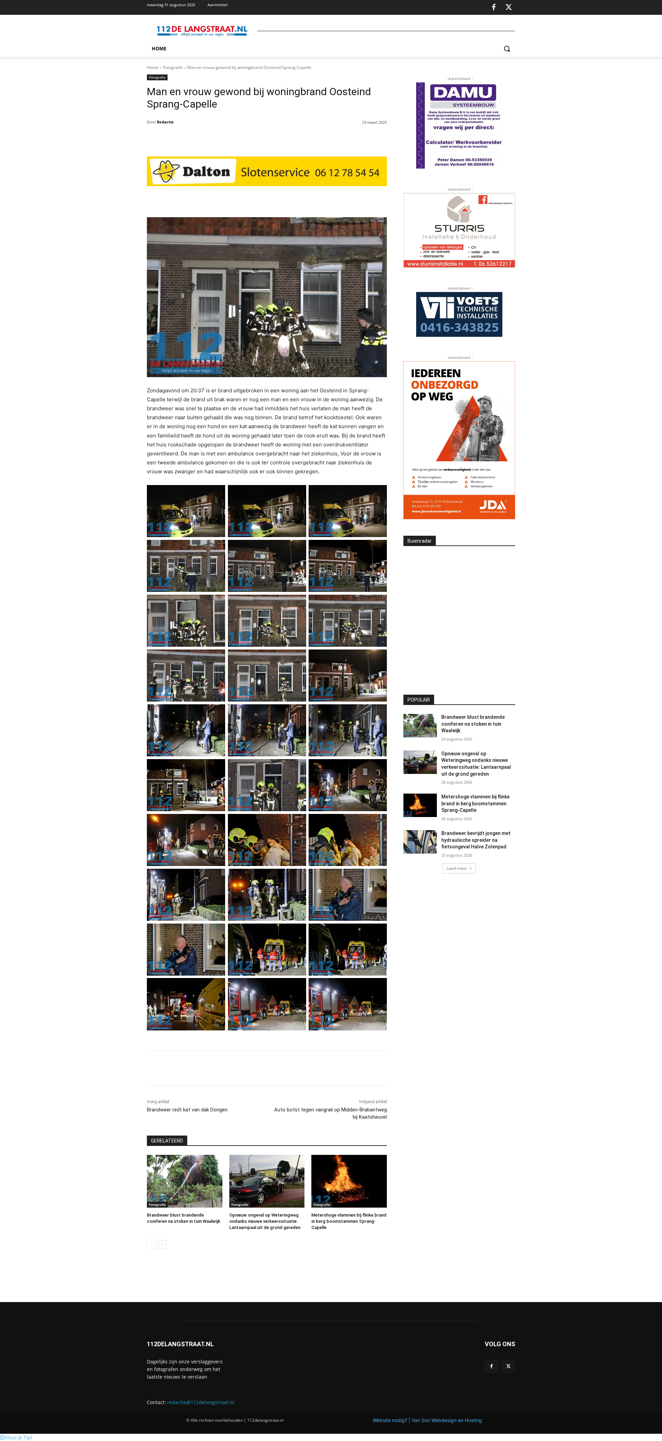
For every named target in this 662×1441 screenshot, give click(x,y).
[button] (507, 48)
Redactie (165, 121)
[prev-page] (151, 1244)
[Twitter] (508, 7)
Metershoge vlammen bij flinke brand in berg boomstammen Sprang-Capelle (349, 1221)
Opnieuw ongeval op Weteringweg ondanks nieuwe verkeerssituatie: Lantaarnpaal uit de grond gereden (264, 1221)
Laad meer (457, 868)
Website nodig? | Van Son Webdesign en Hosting (427, 1420)
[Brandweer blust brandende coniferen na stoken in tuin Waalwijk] (184, 1181)
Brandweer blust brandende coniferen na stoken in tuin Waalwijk (473, 723)
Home (153, 67)
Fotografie (173, 67)
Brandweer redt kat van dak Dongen (187, 1110)
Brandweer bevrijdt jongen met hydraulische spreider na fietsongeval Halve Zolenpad (476, 839)
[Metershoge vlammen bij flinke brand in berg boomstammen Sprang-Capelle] (349, 1181)
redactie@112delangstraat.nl (200, 1402)
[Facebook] (493, 7)
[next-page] (162, 1244)
